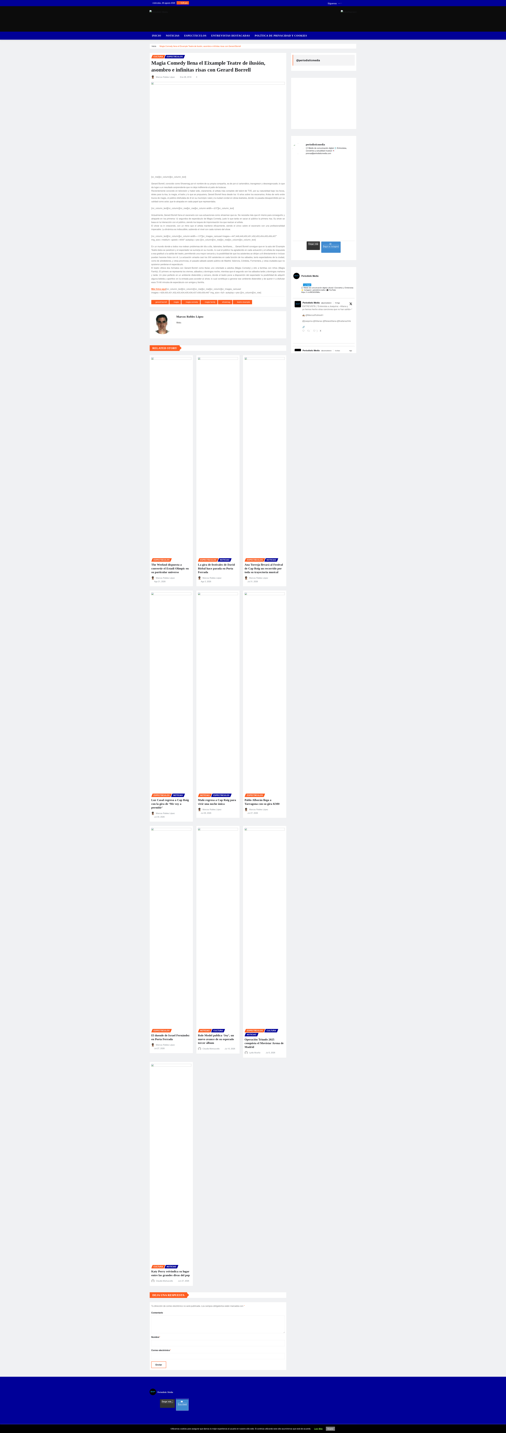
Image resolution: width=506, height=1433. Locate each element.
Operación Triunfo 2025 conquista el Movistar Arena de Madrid (264, 1043)
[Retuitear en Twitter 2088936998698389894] (309, 332)
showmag (226, 302)
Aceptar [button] (330, 1428)
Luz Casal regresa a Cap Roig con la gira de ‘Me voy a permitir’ (170, 803)
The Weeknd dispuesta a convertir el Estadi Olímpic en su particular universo (170, 568)
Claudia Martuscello (211, 1048)
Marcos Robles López (165, 77)
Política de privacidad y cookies (281, 35)
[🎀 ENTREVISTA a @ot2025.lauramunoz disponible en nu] (345, 178)
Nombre (155, 1337)
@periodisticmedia (308, 60)
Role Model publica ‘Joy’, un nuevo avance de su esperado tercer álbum (216, 1039)
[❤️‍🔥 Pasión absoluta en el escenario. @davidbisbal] (302, 176)
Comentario (157, 1312)
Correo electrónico (161, 1350)
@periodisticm (326, 303)
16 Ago (337, 303)
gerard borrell (161, 302)
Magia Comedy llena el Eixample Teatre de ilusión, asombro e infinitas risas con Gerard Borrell (200, 46)
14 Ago (337, 350)
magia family (210, 302)
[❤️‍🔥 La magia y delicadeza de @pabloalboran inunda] (345, 217)
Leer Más (318, 1428)
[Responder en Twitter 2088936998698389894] (304, 332)
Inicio (156, 35)
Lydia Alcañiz (255, 1052)
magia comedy (192, 302)
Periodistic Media (311, 302)
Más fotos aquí (158, 288)
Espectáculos (195, 35)
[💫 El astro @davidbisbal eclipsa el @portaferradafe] (324, 174)
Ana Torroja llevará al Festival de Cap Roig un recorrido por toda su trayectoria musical (264, 568)
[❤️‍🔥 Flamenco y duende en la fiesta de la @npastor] (302, 215)
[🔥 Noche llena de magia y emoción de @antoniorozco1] (324, 219)
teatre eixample (243, 302)
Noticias (172, 35)
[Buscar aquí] (355, 35)
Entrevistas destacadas (230, 35)
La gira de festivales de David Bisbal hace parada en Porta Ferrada (216, 568)
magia (176, 302)
